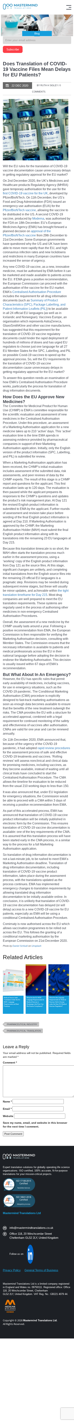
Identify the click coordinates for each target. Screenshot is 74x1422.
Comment (10, 1062)
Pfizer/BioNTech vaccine (19, 210)
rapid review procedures (54, 748)
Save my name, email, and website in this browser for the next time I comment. (35, 1124)
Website (8, 1116)
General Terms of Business (41, 1270)
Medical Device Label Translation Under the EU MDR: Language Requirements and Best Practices (12, 1002)
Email (7, 1108)
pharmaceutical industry (22, 1024)
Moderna (38, 218)
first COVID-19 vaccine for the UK (25, 193)
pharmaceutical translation (24, 1031)
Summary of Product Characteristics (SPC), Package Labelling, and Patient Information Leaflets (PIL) (34, 304)
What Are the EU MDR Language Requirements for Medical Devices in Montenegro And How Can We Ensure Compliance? (35, 1002)
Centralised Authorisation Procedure (36, 292)
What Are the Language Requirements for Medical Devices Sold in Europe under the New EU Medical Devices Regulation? (58, 1002)
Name (7, 1101)
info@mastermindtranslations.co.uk (31, 1227)
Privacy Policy (12, 1270)
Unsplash (36, 946)
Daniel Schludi (20, 946)
